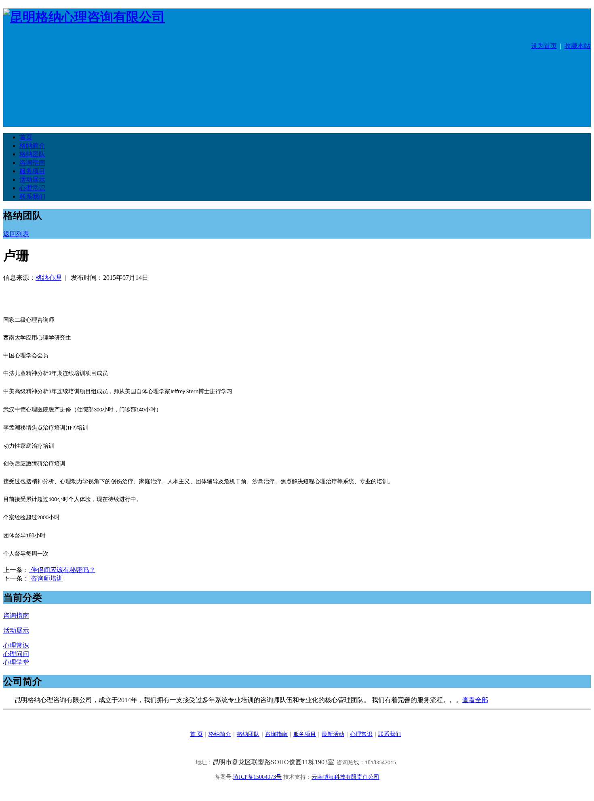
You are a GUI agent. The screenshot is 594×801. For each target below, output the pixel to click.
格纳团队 (248, 734)
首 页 (196, 734)
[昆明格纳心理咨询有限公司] (84, 17)
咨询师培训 (46, 578)
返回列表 (16, 234)
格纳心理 (48, 277)
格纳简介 (220, 734)
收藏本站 (577, 45)
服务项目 (304, 734)
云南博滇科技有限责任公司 (345, 777)
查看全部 (475, 699)
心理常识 (361, 734)
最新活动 (333, 734)
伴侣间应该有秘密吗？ (62, 569)
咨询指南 (276, 734)
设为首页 (544, 45)
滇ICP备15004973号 (257, 777)
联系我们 (389, 734)
